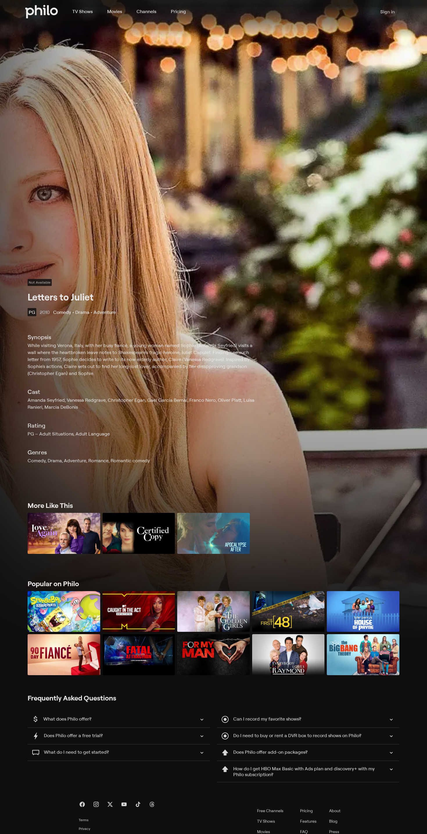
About (334, 810)
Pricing (178, 11)
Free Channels (270, 810)
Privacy (84, 828)
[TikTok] (137, 804)
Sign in (387, 12)
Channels (146, 11)
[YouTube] (124, 804)
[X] (110, 804)
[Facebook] (82, 804)
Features (308, 821)
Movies (114, 11)
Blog (333, 821)
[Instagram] (96, 804)
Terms (84, 820)
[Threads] (151, 804)
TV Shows (82, 11)
